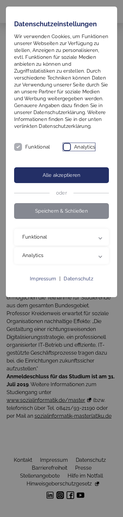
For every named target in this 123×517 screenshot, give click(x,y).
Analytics (84, 147)
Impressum (43, 292)
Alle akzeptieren (62, 175)
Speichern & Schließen (61, 211)
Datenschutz (78, 292)
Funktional (37, 147)
